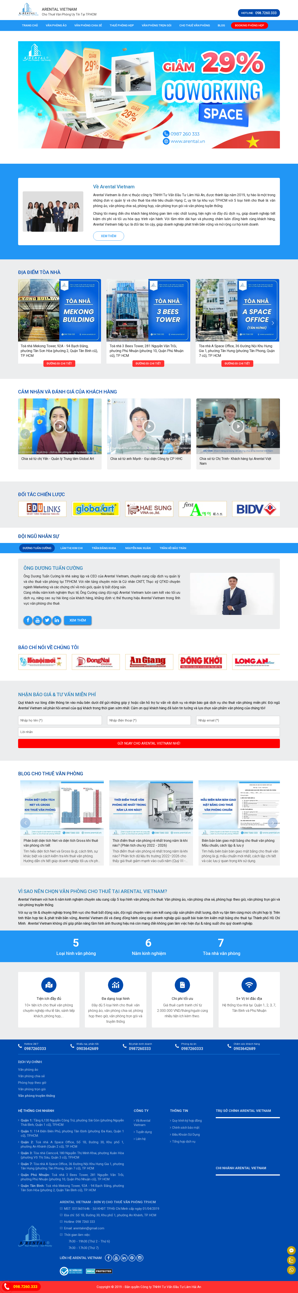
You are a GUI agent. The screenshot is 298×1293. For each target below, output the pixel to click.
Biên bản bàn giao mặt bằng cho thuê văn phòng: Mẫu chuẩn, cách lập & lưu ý (236, 843)
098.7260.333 (25, 1286)
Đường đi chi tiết (72, 363)
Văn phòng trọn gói (156, 25)
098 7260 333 (85, 1222)
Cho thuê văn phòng (194, 25)
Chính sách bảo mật (185, 1127)
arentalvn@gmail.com (88, 1228)
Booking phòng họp (249, 25)
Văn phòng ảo (56, 25)
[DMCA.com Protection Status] (99, 1271)
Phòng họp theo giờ (32, 1083)
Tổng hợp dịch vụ (183, 1141)
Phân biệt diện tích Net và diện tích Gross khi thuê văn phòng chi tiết (58, 843)
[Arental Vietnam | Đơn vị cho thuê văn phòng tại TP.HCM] (28, 9)
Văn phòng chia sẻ (88, 25)
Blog (221, 25)
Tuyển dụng (144, 1132)
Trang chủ (30, 25)
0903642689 (87, 1048)
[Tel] (6, 1287)
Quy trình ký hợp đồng (187, 1120)
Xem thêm (108, 236)
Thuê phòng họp (122, 25)
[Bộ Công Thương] (71, 1271)
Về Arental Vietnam (142, 1123)
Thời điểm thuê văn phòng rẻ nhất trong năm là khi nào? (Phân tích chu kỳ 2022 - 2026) (147, 843)
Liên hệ (141, 1139)
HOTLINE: (259, 13)
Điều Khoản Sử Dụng (186, 1134)
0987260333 (35, 1048)
